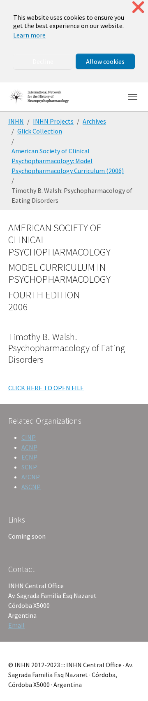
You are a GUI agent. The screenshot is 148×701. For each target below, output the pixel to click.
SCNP (29, 467)
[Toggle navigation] (133, 97)
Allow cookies (105, 61)
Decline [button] (42, 61)
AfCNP (30, 477)
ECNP (29, 457)
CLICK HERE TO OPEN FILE (46, 388)
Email (16, 625)
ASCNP (31, 487)
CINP (28, 437)
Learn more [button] (29, 35)
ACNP (29, 447)
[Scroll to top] (130, 683)
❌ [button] (138, 7)
